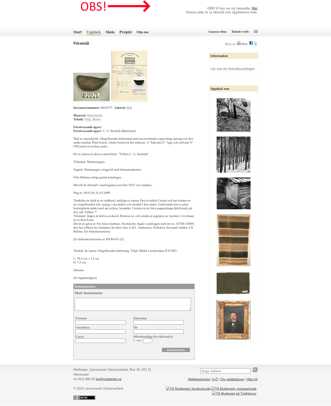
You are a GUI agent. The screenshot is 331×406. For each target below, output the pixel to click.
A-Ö (215, 379)
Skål (129, 107)
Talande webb (240, 31)
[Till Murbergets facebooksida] (188, 389)
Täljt (88, 119)
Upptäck (94, 32)
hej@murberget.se (108, 379)
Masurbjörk (94, 115)
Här (255, 8)
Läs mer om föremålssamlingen (233, 69)
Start (77, 32)
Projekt (125, 32)
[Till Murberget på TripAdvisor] (234, 393)
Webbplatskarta (199, 379)
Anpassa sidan (217, 31)
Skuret (96, 119)
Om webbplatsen (232, 379)
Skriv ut (230, 44)
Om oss (143, 32)
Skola (110, 32)
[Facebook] (251, 44)
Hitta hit (252, 379)
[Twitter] (256, 44)
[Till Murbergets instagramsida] (233, 389)
